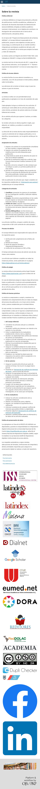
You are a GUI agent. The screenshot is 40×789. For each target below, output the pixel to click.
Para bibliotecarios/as (9, 463)
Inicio (3, 6)
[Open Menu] (2, 2)
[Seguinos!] (20, 718)
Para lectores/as (7, 458)
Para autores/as (7, 461)
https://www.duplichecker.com (12, 273)
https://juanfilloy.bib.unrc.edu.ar (16, 431)
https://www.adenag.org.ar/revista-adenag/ (15, 263)
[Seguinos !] (20, 755)
